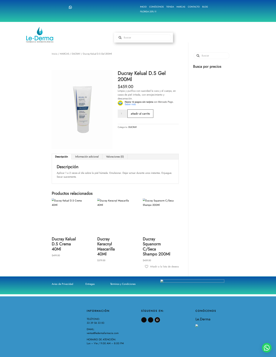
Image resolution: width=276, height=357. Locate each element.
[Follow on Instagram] (62, 7)
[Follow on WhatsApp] (70, 7)
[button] (267, 348)
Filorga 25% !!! (148, 11)
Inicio (143, 7)
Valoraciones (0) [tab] (115, 156)
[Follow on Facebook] (55, 7)
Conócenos (156, 7)
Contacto (194, 7)
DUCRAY (76, 54)
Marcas (180, 7)
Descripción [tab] (61, 156)
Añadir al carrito (140, 114)
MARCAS (64, 54)
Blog (205, 7)
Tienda (170, 7)
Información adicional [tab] (87, 156)
